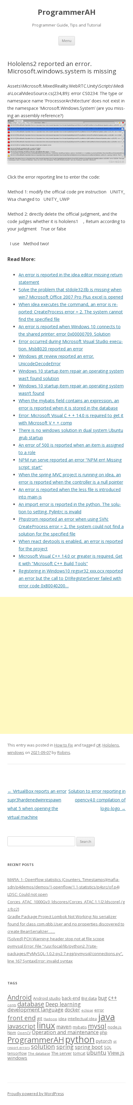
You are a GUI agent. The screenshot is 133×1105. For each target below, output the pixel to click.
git (39, 1018)
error (99, 1010)
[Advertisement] (66, 665)
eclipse (87, 1010)
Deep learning (63, 1004)
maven (63, 1026)
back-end (71, 998)
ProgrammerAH (67, 12)
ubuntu (96, 1052)
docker (72, 1010)
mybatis (80, 1027)
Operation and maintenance (65, 1032)
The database (39, 1053)
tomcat (79, 1053)
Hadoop (50, 1018)
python (80, 1039)
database (30, 1003)
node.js (115, 1027)
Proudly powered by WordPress (35, 1093)
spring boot (89, 1047)
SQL (107, 1047)
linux (46, 1025)
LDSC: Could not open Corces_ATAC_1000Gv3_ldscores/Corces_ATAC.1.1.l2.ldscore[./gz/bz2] (66, 902)
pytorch (104, 1041)
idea (62, 1018)
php (103, 1032)
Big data (89, 998)
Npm (11, 1032)
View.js (116, 1052)
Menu (66, 40)
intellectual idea (82, 1018)
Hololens (110, 745)
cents (11, 1005)
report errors (18, 1047)
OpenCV (24, 1033)
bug (102, 998)
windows (15, 752)
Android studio (47, 998)
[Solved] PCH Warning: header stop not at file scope (55, 939)
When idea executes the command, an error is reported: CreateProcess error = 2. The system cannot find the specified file (71, 311)
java (106, 1017)
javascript (21, 1026)
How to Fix (63, 745)
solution (43, 1046)
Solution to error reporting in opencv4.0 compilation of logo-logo (97, 799)
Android (19, 997)
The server (61, 1053)
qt (115, 1041)
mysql (97, 1025)
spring (65, 1046)
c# (98, 745)
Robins (63, 752)
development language (35, 1009)
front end (21, 1017)
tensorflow (17, 1053)
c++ (112, 997)
